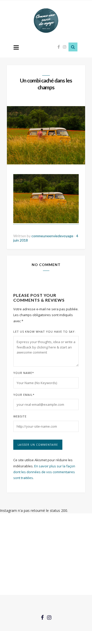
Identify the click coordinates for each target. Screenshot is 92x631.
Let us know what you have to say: (44, 331)
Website (20, 416)
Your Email (23, 395)
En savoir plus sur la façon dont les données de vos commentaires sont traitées (44, 472)
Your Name (23, 373)
